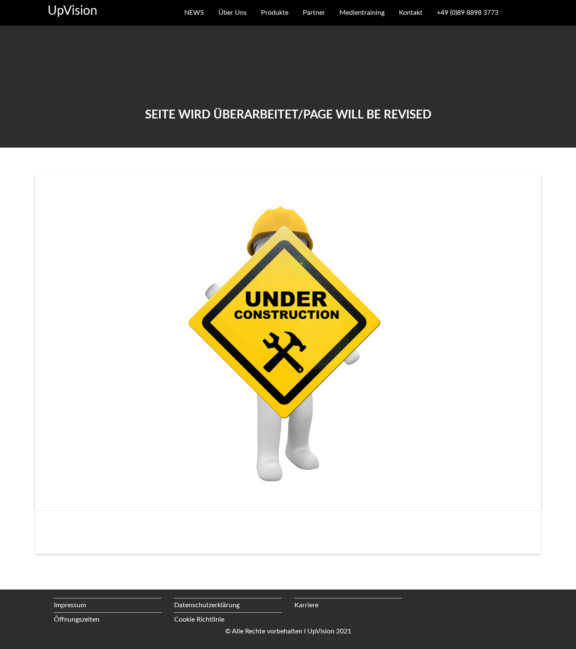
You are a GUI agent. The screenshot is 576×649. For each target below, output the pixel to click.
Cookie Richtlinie (199, 619)
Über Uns (232, 12)
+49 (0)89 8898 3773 (467, 12)
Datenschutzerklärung (207, 605)
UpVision (72, 11)
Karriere (306, 605)
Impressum (70, 605)
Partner (314, 12)
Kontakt (411, 12)
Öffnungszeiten (77, 619)
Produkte (274, 12)
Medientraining (362, 12)
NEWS (194, 12)
